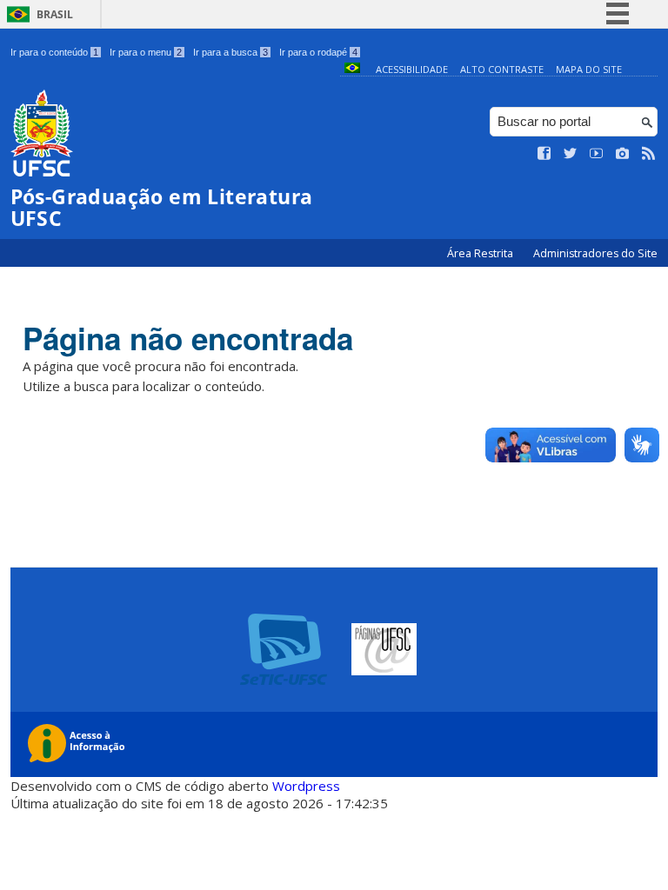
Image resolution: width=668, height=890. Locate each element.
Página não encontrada (188, 338)
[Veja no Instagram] (623, 154)
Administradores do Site (595, 253)
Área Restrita (481, 253)
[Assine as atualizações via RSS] (649, 154)
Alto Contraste (502, 69)
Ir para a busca (230, 52)
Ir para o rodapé (318, 52)
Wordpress (306, 785)
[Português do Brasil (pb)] (352, 69)
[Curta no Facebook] (544, 154)
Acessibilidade (412, 69)
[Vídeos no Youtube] (597, 154)
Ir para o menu (146, 52)
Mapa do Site (589, 69)
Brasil (55, 14)
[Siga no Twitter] (571, 154)
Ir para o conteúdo (54, 52)
